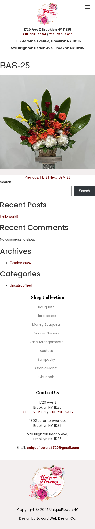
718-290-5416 (61, 34)
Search (5, 181)
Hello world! (9, 216)
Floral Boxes (46, 315)
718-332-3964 (34, 34)
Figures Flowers (46, 333)
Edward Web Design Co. (56, 518)
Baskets (46, 350)
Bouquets (46, 307)
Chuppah (46, 377)
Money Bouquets (46, 324)
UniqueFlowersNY (63, 509)
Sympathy (46, 359)
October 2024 (20, 262)
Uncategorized (21, 285)
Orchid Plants (46, 368)
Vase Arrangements (46, 342)
